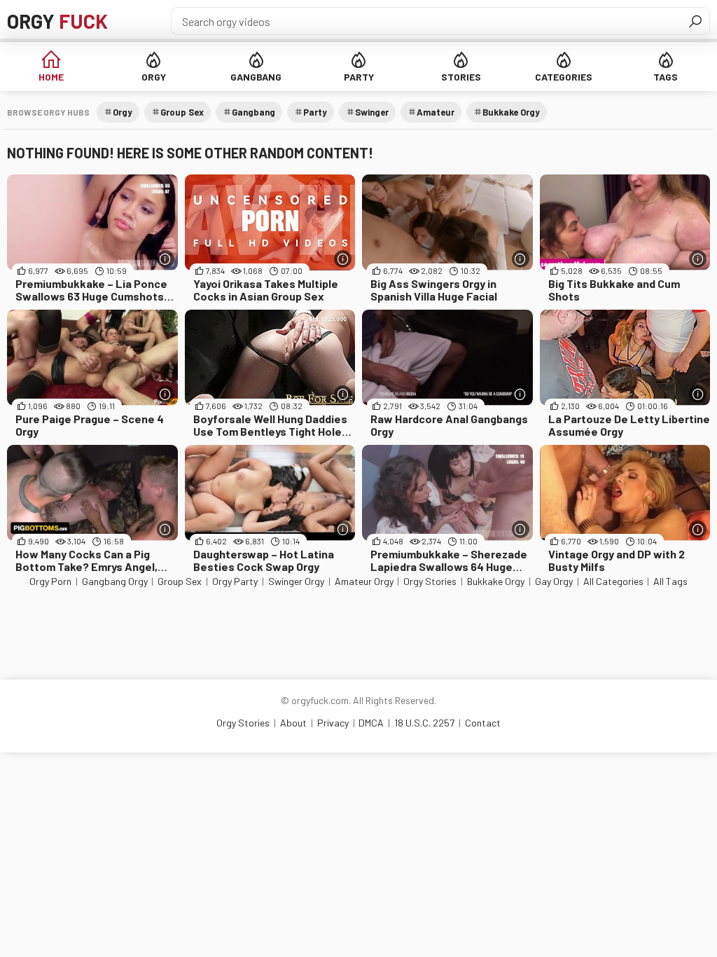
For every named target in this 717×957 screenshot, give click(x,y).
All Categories (613, 581)
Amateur (435, 112)
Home (51, 77)
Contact (483, 723)
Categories (563, 77)
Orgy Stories (430, 581)
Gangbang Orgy (115, 581)
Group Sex (182, 112)
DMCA (371, 723)
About (293, 723)
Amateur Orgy (364, 581)
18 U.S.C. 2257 (424, 723)
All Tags (670, 581)
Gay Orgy (554, 581)
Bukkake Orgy (511, 112)
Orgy (57, 21)
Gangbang (255, 77)
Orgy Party (235, 581)
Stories (461, 77)
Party (359, 77)
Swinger (372, 112)
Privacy (333, 723)
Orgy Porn (50, 581)
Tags (665, 77)
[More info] (165, 259)
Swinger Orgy (296, 581)
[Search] (695, 21)
